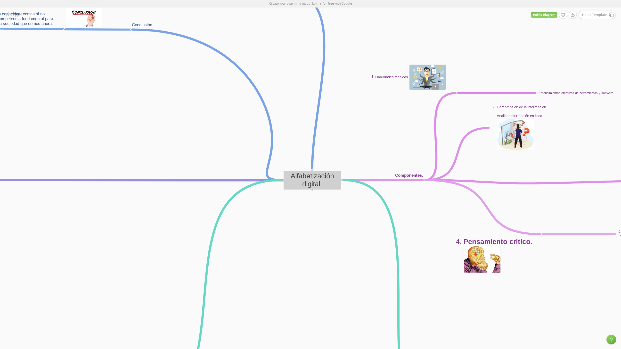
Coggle (347, 3)
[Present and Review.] (563, 15)
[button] (611, 339)
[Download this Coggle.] (573, 15)
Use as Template (593, 14)
